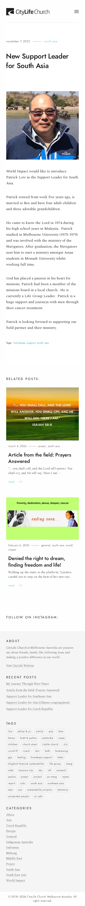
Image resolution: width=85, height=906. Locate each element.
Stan (10, 790)
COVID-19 (13, 751)
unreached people (18, 796)
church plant (30, 744)
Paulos (12, 777)
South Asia (51, 41)
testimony (62, 790)
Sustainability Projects (39, 790)
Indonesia (12, 847)
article (39, 731)
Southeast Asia (56, 783)
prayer (24, 777)
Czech (26, 751)
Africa (10, 815)
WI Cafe (38, 796)
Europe (11, 831)
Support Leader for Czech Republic (29, 709)
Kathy (60, 757)
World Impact (15, 880)
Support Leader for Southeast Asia (28, 696)
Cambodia (47, 738)
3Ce (10, 731)
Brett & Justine (28, 738)
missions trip (26, 770)
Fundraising (61, 751)
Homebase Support (24, 343)
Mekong (11, 853)
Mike (10, 770)
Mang (69, 764)
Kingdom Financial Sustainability (26, 764)
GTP (10, 757)
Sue (20, 790)
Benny (11, 738)
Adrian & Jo (24, 731)
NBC (41, 770)
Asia (51, 731)
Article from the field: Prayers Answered (32, 690)
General (46, 545)
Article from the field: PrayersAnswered (39, 458)
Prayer (42, 446)
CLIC (66, 744)
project (38, 777)
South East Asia (16, 875)
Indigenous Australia (19, 842)
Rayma (65, 777)
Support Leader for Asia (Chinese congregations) (38, 702)
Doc (37, 751)
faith (47, 751)
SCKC (22, 783)
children (13, 744)
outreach (61, 770)
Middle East (14, 858)
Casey (61, 738)
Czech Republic (16, 826)
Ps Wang (52, 777)
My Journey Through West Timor (27, 684)
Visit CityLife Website (20, 666)
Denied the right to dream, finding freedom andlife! (36, 561)
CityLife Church (50, 744)
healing (21, 757)
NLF (49, 770)
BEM (61, 731)
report (11, 783)
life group (55, 764)
